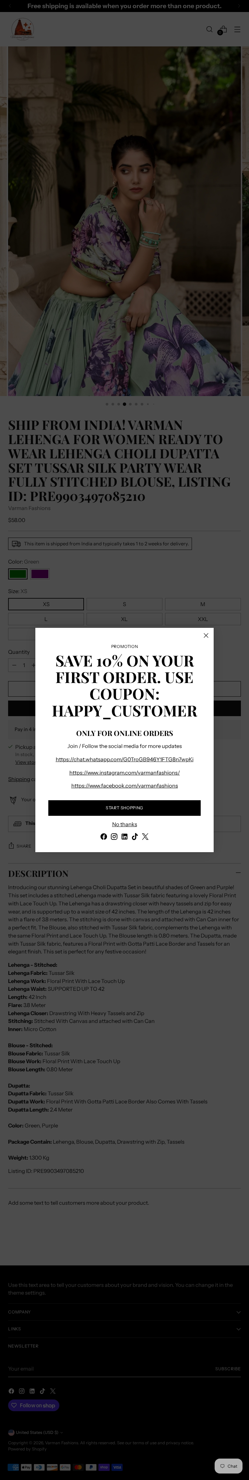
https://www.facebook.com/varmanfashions (124, 785)
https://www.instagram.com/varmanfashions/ (124, 772)
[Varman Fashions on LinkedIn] (124, 838)
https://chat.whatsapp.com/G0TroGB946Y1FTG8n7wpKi (125, 759)
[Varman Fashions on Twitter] (145, 838)
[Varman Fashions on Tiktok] (135, 838)
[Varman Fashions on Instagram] (114, 838)
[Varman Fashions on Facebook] (104, 838)
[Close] (206, 635)
